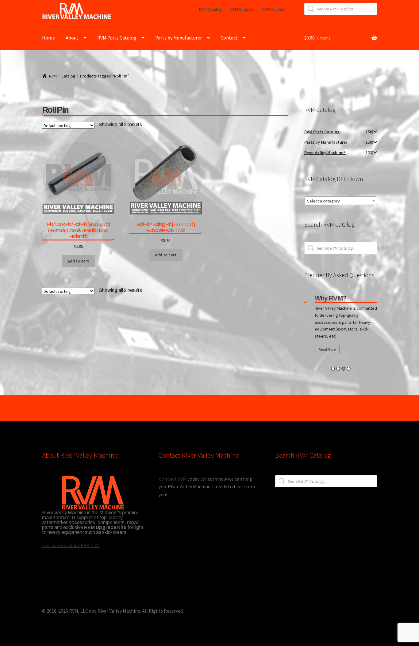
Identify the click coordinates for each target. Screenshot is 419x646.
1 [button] (333, 369)
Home (48, 38)
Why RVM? (326, 298)
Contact (229, 38)
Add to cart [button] (78, 261)
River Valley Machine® (325, 152)
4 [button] (349, 369)
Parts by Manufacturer (178, 38)
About (72, 38)
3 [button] (343, 369)
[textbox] (341, 201)
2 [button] (338, 369)
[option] (342, 326)
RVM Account (274, 9)
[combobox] (340, 200)
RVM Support (242, 9)
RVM (53, 76)
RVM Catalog (210, 9)
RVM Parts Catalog (116, 38)
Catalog (68, 76)
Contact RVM (172, 479)
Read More (322, 349)
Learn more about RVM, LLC (71, 545)
